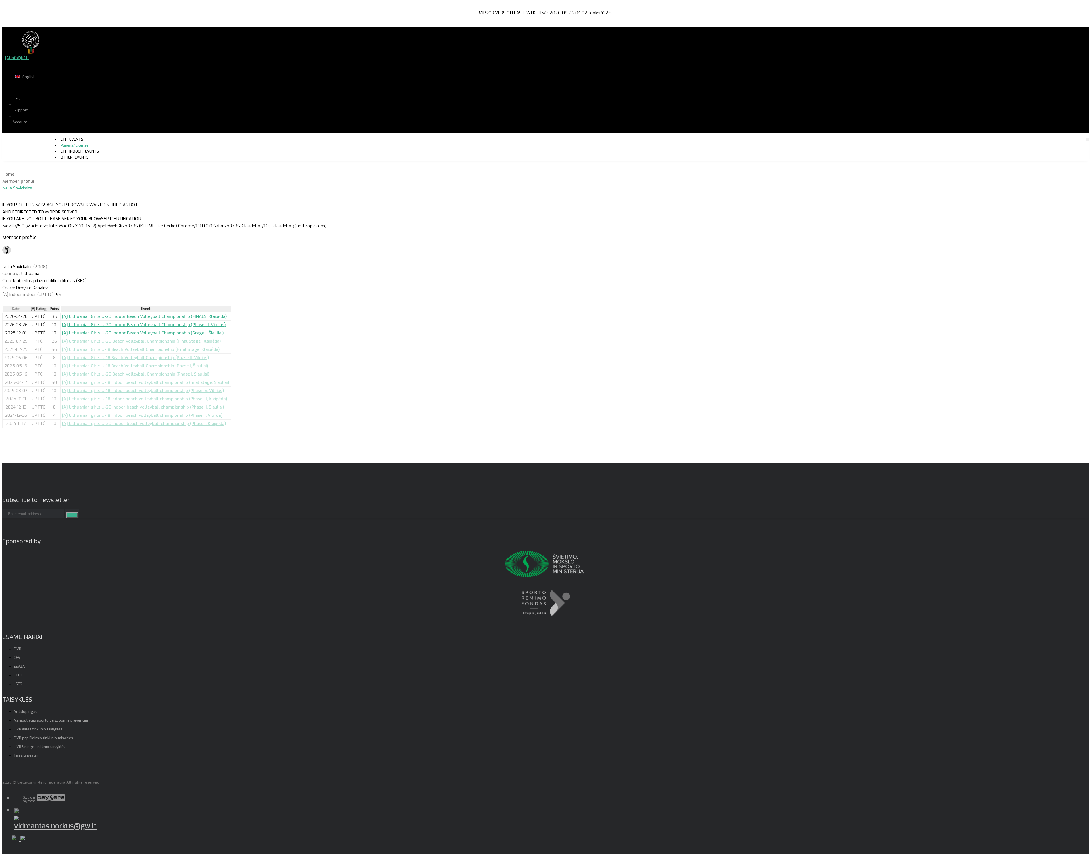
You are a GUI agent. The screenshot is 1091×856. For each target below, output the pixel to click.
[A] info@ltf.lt (17, 57)
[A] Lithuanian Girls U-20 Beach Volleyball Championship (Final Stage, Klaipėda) (141, 341)
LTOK (18, 675)
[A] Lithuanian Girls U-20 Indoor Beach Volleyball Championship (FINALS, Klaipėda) (144, 316)
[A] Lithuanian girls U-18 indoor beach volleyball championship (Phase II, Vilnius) (142, 415)
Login (34, 133)
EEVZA (19, 666)
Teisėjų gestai (26, 755)
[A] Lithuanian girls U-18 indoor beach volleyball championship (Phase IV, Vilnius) (143, 390)
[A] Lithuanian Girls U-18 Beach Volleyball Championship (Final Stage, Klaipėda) (141, 349)
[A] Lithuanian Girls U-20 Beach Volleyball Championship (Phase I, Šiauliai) (135, 374)
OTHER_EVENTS (75, 157)
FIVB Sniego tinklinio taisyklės (39, 746)
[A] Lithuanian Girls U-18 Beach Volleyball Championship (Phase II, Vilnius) (135, 358)
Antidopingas (25, 711)
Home (8, 174)
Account (20, 122)
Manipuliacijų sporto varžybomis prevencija (51, 720)
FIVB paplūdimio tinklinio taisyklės (43, 738)
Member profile (18, 181)
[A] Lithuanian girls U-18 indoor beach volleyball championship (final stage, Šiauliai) (145, 382)
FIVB (17, 649)
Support (21, 110)
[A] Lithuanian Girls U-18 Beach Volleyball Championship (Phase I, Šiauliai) (135, 366)
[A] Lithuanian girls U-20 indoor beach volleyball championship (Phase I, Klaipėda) (144, 423)
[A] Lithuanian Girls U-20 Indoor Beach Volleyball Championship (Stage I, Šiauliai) (143, 333)
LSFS (18, 684)
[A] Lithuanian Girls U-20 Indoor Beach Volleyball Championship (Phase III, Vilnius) (144, 325)
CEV (17, 657)
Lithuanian (48, 88)
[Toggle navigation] (1087, 139)
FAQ (17, 98)
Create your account (37, 142)
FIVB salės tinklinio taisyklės (38, 729)
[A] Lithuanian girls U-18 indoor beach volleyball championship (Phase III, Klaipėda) (144, 399)
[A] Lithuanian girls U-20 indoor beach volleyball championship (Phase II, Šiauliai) (143, 407)
